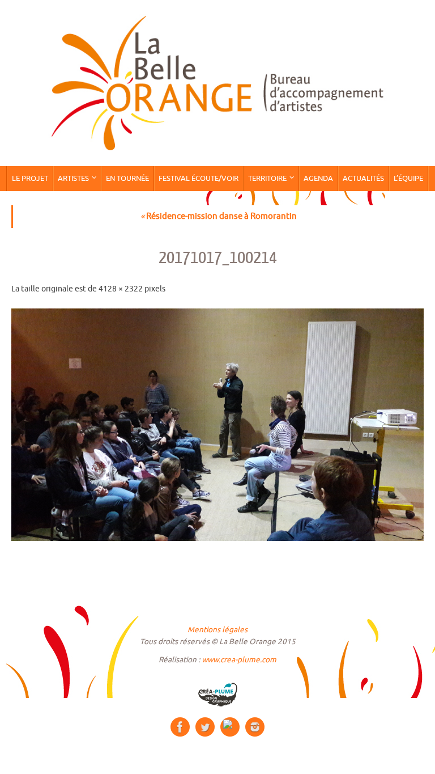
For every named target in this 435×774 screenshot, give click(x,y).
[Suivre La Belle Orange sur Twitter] (205, 727)
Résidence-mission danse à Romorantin (218, 216)
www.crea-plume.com (239, 660)
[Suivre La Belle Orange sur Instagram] (255, 727)
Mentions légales (217, 630)
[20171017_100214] (217, 424)
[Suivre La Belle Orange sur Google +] (230, 727)
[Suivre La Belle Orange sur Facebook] (180, 727)
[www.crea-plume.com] (217, 694)
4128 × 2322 (121, 289)
